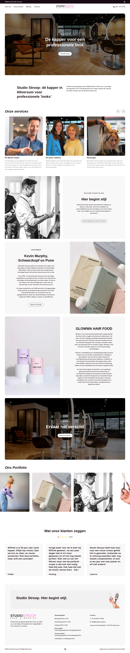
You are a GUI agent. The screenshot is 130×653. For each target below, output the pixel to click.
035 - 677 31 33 (120, 6)
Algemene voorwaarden (108, 649)
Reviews (28, 6)
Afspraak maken (65, 53)
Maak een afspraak (36, 304)
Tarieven (37, 6)
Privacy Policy (120, 649)
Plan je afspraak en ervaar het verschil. (94, 221)
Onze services (18, 6)
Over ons (8, 6)
